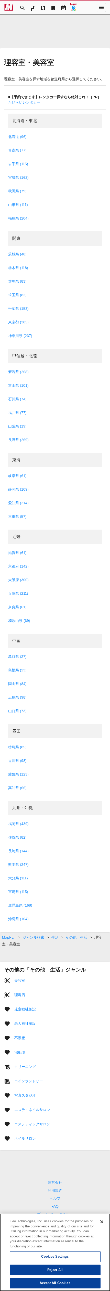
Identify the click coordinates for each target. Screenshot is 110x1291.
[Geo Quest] (74, 7)
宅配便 (19, 1052)
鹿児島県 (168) (20, 905)
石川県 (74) (17, 399)
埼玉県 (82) (17, 295)
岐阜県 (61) (17, 476)
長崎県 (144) (18, 851)
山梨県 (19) (17, 426)
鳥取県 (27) (17, 656)
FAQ (55, 1206)
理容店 (19, 995)
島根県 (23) (17, 670)
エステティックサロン (32, 1124)
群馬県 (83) (17, 281)
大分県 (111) (18, 878)
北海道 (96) (17, 137)
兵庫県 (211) (18, 593)
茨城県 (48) (17, 254)
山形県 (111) (18, 205)
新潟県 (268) (18, 372)
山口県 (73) (17, 711)
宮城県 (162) (18, 177)
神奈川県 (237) (20, 336)
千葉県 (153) (18, 308)
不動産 (19, 1038)
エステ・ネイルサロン (32, 1110)
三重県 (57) (17, 516)
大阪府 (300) (18, 580)
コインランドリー (28, 1081)
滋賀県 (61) (17, 553)
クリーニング (25, 1067)
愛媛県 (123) (18, 774)
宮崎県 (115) (18, 892)
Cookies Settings (55, 1256)
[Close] (101, 1221)
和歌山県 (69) (19, 621)
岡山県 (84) (17, 684)
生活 (55, 937)
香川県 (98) (17, 761)
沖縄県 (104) (18, 919)
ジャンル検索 (33, 937)
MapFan (9, 937)
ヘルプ (55, 1198)
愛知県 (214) (18, 503)
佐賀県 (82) (17, 837)
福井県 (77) (17, 413)
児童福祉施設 (25, 1009)
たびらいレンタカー (24, 102)
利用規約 (55, 1190)
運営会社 (55, 1182)
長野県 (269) (18, 440)
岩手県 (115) (18, 164)
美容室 (19, 980)
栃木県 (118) (18, 268)
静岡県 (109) (18, 489)
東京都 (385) (18, 322)
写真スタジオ (25, 1095)
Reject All (55, 1270)
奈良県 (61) (17, 607)
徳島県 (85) (17, 747)
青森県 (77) (17, 150)
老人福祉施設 (25, 1023)
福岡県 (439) (18, 824)
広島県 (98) (17, 697)
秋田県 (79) (17, 191)
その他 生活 (76, 937)
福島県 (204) (18, 218)
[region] (55, 1252)
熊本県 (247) (18, 864)
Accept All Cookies (55, 1283)
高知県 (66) (17, 788)
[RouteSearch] (33, 7)
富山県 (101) (18, 385)
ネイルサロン (25, 1138)
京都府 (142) (18, 566)
